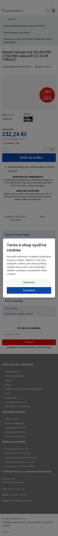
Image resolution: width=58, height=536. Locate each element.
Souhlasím (29, 290)
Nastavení (29, 282)
